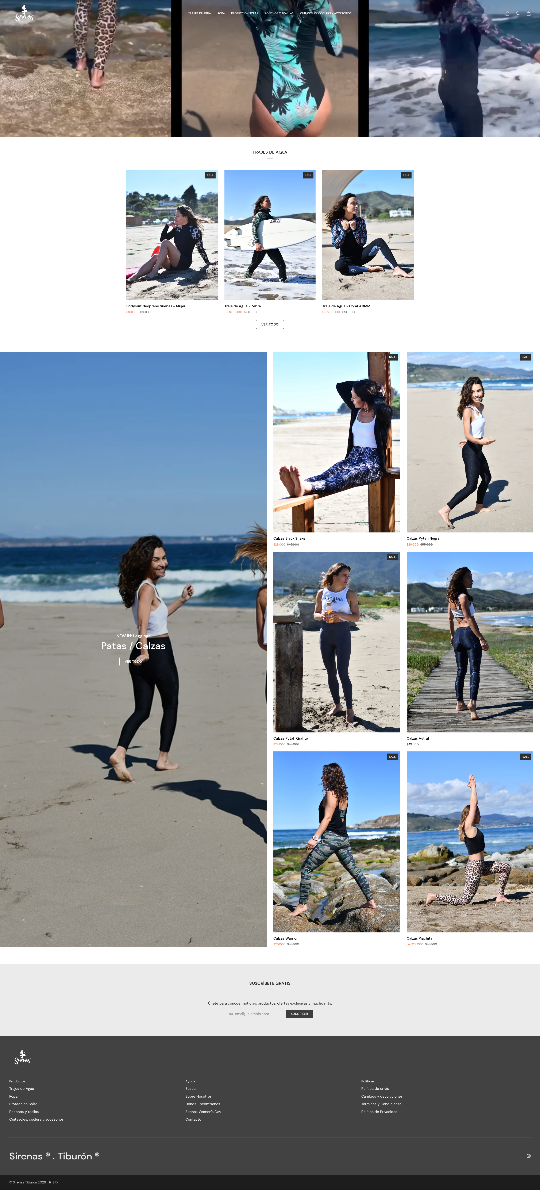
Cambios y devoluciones (382, 1096)
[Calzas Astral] (470, 642)
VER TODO (133, 661)
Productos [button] (17, 1081)
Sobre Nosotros (198, 1096)
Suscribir (299, 1014)
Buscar (191, 1088)
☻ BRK (53, 1182)
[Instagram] (529, 1156)
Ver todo (270, 324)
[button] (199, 13)
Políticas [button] (368, 1081)
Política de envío (375, 1088)
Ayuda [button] (190, 1081)
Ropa (13, 1096)
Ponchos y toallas (24, 1111)
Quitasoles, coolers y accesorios (36, 1119)
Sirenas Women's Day (203, 1111)
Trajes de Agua (21, 1088)
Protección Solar (23, 1104)
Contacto (193, 1119)
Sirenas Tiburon (25, 1182)
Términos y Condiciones (381, 1104)
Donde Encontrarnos (202, 1104)
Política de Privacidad (379, 1111)
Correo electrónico (240, 1018)
